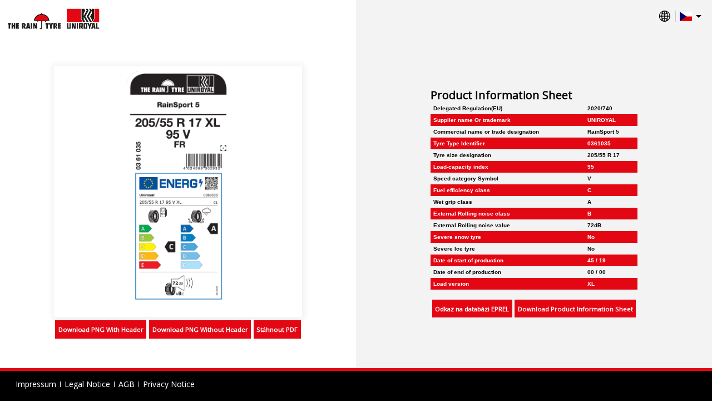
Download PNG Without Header (200, 329)
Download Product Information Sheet (575, 309)
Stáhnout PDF (277, 329)
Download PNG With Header (101, 329)
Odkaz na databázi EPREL (472, 309)
